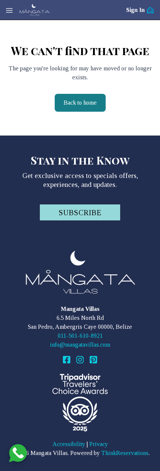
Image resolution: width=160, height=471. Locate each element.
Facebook (66, 359)
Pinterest (93, 359)
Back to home (80, 102)
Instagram (80, 359)
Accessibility (68, 444)
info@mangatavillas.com (80, 344)
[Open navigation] (9, 10)
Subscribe (80, 213)
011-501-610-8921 (80, 335)
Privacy (98, 444)
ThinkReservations (124, 453)
